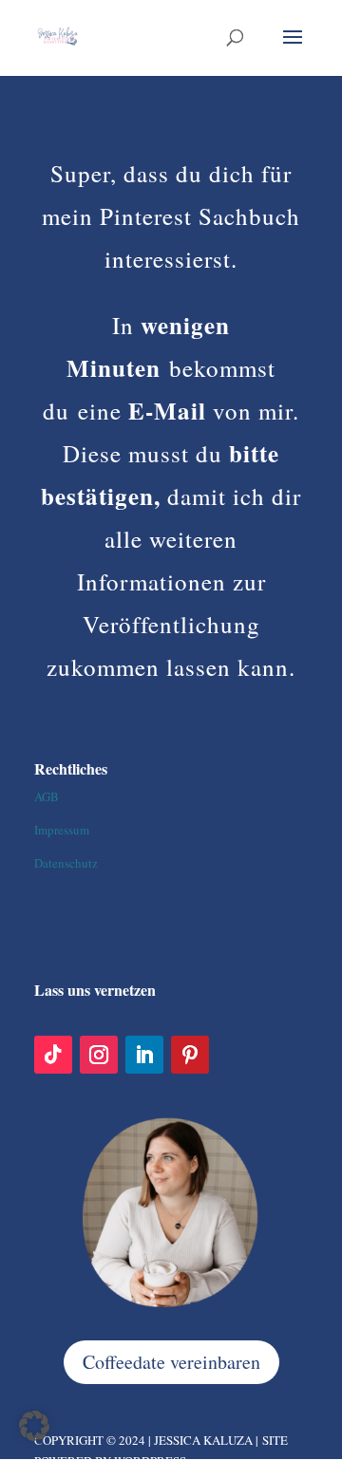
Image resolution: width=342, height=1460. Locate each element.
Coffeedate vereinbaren (171, 1362)
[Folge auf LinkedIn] (144, 1055)
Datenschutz (66, 862)
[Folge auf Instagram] (99, 1055)
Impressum (61, 829)
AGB (46, 796)
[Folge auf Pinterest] (190, 1055)
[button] (34, 1426)
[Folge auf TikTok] (53, 1055)
